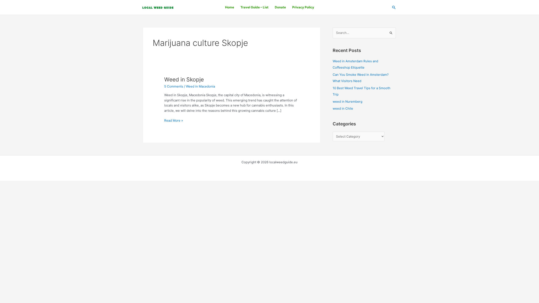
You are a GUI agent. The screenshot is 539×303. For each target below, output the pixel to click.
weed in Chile (343, 108)
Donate (280, 7)
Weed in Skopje (184, 79)
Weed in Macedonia (200, 86)
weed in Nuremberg (347, 102)
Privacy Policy (303, 7)
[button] (394, 7)
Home (229, 7)
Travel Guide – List (254, 7)
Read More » (173, 120)
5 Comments (173, 86)
